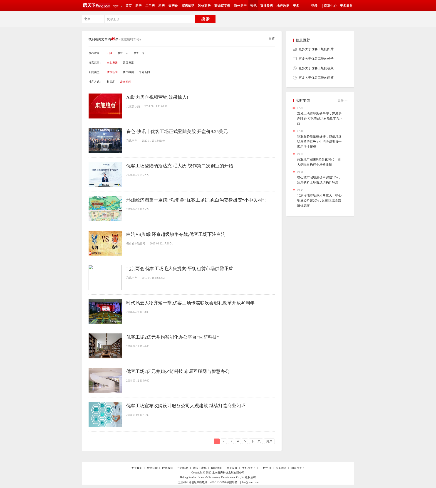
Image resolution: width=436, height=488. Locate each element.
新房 (138, 5)
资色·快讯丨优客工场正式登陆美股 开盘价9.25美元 (177, 131)
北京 (116, 6)
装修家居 (204, 5)
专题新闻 (144, 72)
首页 (128, 5)
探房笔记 (188, 5)
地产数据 (283, 5)
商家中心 (330, 5)
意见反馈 (232, 468)
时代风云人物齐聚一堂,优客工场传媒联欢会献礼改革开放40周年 (190, 302)
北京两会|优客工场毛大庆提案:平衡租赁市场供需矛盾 (179, 268)
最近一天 (122, 53)
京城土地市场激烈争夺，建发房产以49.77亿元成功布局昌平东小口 (319, 119)
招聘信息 (183, 468)
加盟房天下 (298, 468)
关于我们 (136, 468)
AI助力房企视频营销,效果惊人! (157, 97)
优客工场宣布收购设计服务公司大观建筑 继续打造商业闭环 (185, 405)
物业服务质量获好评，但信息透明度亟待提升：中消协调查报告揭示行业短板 (319, 141)
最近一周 (139, 53)
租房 (162, 5)
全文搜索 (112, 62)
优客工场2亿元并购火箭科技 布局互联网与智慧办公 (178, 371)
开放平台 (265, 468)
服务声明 (281, 468)
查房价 (173, 5)
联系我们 (167, 468)
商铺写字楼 (222, 5)
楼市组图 (128, 72)
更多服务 (346, 5)
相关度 (111, 81)
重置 (271, 38)
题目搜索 (128, 62)
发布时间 (125, 81)
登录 (314, 5)
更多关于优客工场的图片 (316, 49)
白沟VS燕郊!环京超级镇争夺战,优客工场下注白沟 (175, 234)
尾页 (269, 441)
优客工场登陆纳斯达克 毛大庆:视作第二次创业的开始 (179, 165)
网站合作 (152, 468)
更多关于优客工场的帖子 (316, 58)
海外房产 (240, 5)
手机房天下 (249, 468)
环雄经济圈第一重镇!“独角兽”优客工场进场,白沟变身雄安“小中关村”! (196, 199)
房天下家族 (200, 468)
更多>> (342, 100)
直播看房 (266, 5)
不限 (109, 53)
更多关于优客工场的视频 (316, 68)
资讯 (253, 5)
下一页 (256, 441)
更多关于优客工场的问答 (316, 77)
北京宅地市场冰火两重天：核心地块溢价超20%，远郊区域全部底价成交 (319, 200)
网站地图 (216, 468)
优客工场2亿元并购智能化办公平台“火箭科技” (172, 337)
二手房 (150, 5)
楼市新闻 (112, 72)
